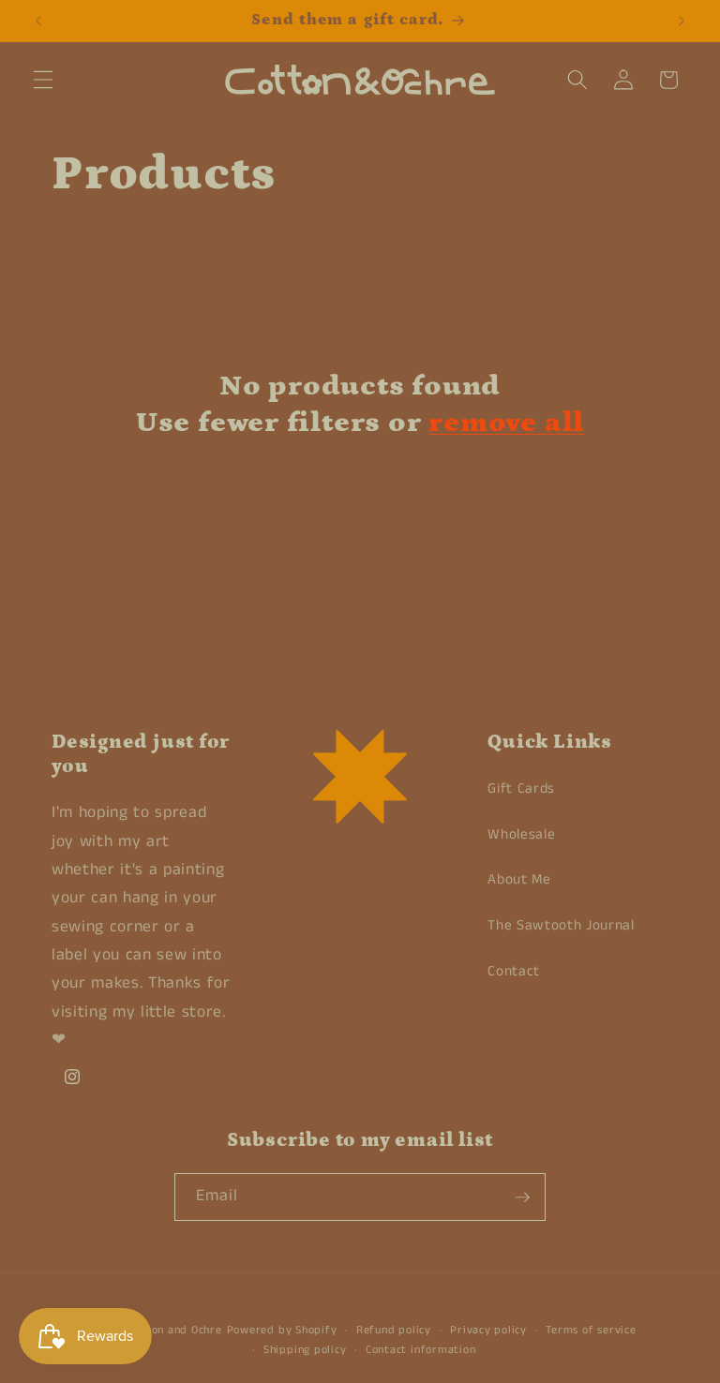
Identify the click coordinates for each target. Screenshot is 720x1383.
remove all (506, 422)
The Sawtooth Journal (561, 925)
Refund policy (393, 1330)
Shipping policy (305, 1350)
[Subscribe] (522, 1197)
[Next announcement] (681, 20)
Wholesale (521, 835)
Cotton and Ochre (174, 1330)
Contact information (421, 1350)
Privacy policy (488, 1330)
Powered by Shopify (282, 1330)
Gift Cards (521, 789)
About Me (519, 880)
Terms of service (591, 1330)
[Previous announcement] (38, 20)
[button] (43, 79)
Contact (514, 971)
